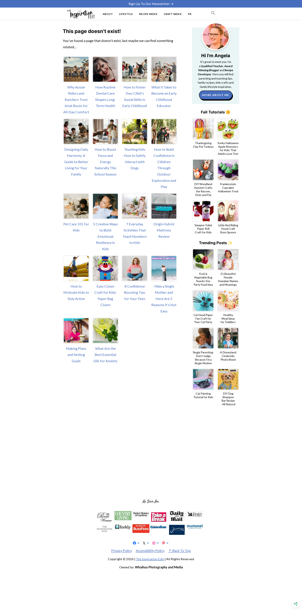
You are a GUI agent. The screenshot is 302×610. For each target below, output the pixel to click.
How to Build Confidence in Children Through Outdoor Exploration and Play (164, 168)
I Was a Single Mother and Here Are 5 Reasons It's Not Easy (163, 298)
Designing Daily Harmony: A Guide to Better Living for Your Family (76, 161)
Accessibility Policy (150, 550)
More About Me (215, 95)
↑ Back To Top (179, 550)
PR (189, 13)
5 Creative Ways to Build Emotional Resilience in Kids (105, 236)
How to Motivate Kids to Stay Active (76, 292)
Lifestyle (126, 13)
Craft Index (173, 13)
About (108, 13)
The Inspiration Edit (150, 559)
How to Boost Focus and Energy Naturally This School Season (105, 161)
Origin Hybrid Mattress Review (164, 230)
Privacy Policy (121, 550)
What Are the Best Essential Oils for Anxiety (105, 354)
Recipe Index (148, 13)
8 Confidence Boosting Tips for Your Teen (134, 292)
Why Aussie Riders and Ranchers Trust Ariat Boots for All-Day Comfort (76, 99)
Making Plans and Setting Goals (76, 354)
